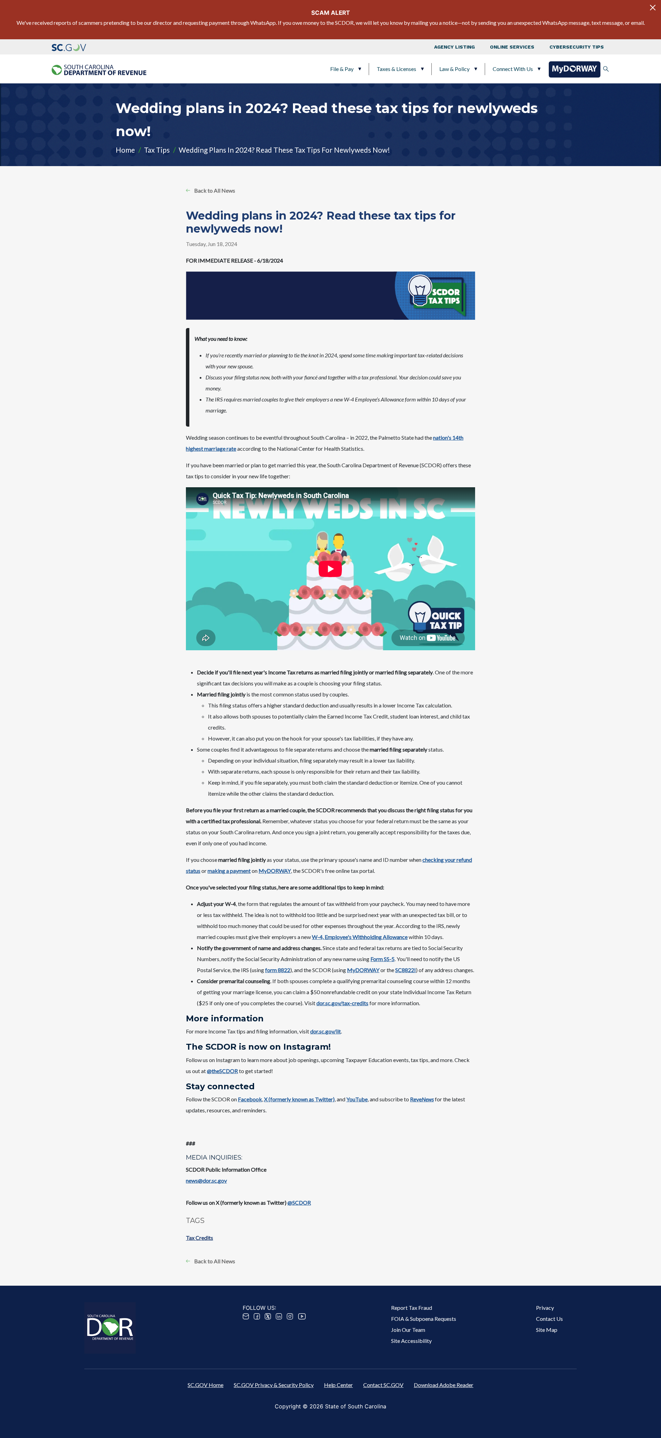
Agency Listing (454, 47)
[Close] (653, 7)
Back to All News (214, 190)
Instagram (290, 1316)
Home (125, 149)
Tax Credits (199, 1237)
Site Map (546, 1329)
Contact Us (549, 1318)
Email (246, 1316)
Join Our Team (408, 1329)
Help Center (338, 1384)
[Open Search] (605, 68)
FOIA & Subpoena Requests (423, 1318)
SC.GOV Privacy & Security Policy (274, 1384)
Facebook (257, 1316)
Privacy (545, 1307)
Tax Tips (157, 149)
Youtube (302, 1316)
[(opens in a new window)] (69, 46)
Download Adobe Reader (443, 1384)
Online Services (512, 47)
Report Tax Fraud (411, 1307)
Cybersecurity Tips (576, 47)
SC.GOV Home (205, 1384)
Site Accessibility (411, 1340)
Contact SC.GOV (383, 1384)
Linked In (279, 1316)
